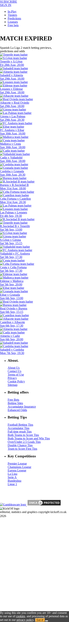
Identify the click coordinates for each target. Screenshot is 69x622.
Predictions (14, 18)
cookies (20, 616)
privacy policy (25, 619)
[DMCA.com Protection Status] (43, 505)
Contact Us (14, 371)
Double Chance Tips (20, 445)
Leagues (13, 21)
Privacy (12, 378)
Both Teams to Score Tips (23, 435)
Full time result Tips (20, 431)
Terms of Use (16, 374)
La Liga (12, 473)
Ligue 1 (12, 484)
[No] (46, 620)
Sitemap (12, 384)
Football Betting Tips (20, 424)
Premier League (17, 463)
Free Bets (13, 399)
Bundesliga (14, 480)
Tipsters (12, 15)
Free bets (13, 25)
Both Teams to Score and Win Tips (29, 438)
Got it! (40, 620)
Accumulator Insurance (22, 406)
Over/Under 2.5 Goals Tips (24, 441)
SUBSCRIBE (8, 1)
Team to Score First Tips (22, 448)
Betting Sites (15, 403)
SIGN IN (5, 5)
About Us (14, 367)
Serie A (12, 477)
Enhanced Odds (17, 410)
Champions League (19, 467)
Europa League (17, 470)
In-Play (12, 11)
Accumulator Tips (18, 428)
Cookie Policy (16, 381)
